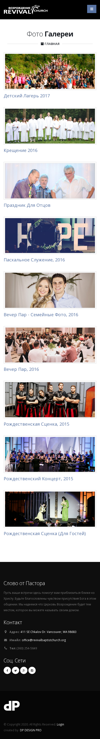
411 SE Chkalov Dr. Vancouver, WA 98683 (48, 632)
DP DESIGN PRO (31, 730)
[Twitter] (15, 670)
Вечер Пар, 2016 (21, 369)
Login (60, 724)
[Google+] (23, 670)
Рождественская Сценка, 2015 (36, 424)
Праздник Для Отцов (27, 205)
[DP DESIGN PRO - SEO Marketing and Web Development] (50, 707)
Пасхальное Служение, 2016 (34, 260)
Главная (52, 44)
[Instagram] (32, 670)
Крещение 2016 (20, 150)
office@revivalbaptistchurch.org (44, 640)
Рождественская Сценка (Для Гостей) (45, 533)
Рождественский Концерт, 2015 (38, 478)
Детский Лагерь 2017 (27, 96)
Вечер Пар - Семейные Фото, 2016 (41, 314)
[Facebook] (7, 670)
